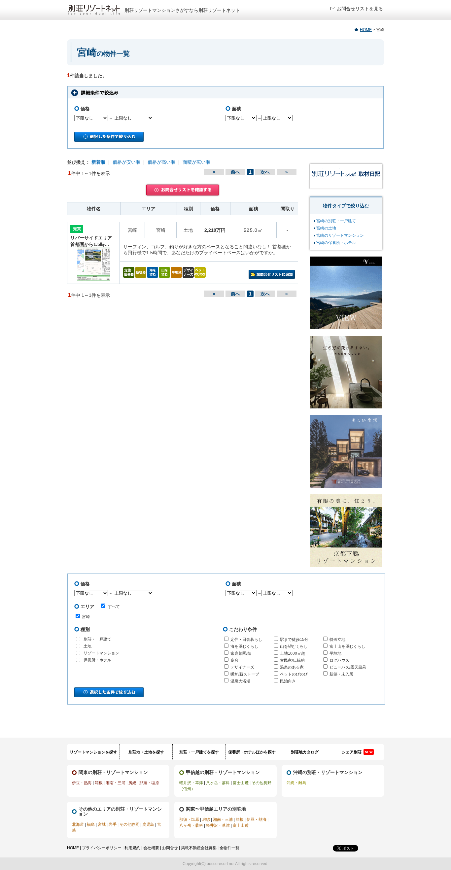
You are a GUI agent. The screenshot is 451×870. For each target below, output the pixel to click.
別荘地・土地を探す (146, 752)
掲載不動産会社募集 (199, 848)
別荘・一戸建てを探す (199, 752)
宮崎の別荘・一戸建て (336, 221)
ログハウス (339, 660)
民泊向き (288, 681)
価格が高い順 (161, 162)
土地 (87, 646)
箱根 (99, 783)
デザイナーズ (242, 667)
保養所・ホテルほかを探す (252, 752)
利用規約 (132, 848)
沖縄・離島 (296, 783)
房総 (132, 783)
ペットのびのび (294, 674)
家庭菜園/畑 (240, 653)
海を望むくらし (244, 646)
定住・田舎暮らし (246, 639)
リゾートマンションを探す (93, 752)
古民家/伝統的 (292, 660)
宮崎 (86, 616)
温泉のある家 (292, 667)
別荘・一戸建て (97, 639)
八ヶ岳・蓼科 (218, 783)
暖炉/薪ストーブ (244, 674)
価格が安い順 (126, 162)
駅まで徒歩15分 (294, 639)
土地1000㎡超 (292, 653)
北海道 (78, 824)
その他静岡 (129, 824)
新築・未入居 (341, 674)
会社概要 (151, 848)
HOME (366, 29)
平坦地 (335, 653)
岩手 (113, 824)
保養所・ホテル (97, 660)
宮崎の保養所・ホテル (336, 242)
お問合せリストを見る (360, 8)
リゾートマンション (101, 653)
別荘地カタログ (305, 752)
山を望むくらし (294, 646)
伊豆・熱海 (82, 783)
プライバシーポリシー (101, 848)
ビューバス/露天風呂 (348, 667)
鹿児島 (148, 824)
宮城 (102, 824)
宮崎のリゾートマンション (340, 235)
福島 (91, 824)
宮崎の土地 (326, 228)
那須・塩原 (149, 783)
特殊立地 (337, 639)
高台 (234, 660)
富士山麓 (241, 783)
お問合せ (170, 848)
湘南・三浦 (115, 783)
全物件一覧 (229, 848)
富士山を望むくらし (347, 646)
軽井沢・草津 (191, 783)
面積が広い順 (196, 162)
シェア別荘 (357, 752)
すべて (114, 606)
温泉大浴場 (240, 681)
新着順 (98, 162)
